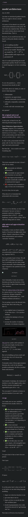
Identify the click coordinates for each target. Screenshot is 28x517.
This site (4, 343)
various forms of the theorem (16, 290)
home (5, 2)
